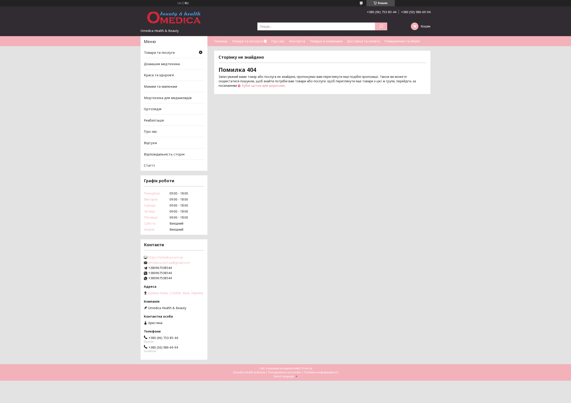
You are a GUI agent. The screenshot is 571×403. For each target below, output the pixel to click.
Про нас (278, 41)
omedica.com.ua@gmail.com (169, 263)
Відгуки (150, 143)
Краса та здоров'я (159, 75)
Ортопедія (152, 109)
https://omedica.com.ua (165, 257)
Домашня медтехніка (162, 64)
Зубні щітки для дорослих (263, 85)
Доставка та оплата (363, 41)
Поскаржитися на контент (284, 372)
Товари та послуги (247, 41)
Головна (220, 41)
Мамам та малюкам (160, 86)
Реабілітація (154, 120)
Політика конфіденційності (321, 372)
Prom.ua (307, 368)
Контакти (297, 41)
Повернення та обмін (402, 41)
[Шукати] (381, 26)
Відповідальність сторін (164, 154)
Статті (219, 51)
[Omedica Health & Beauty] (174, 17)
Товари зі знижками (326, 41)
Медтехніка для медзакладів (168, 97)
